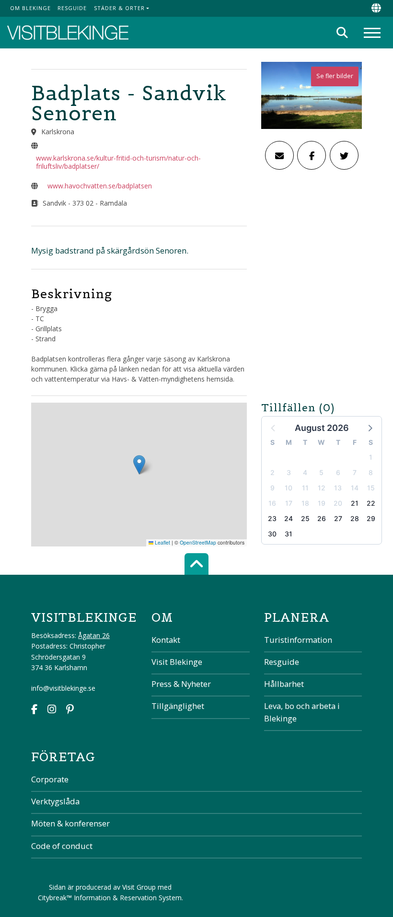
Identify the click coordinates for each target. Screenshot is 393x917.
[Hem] (67, 32)
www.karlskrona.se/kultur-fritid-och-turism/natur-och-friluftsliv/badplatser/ (118, 162)
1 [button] (370, 457)
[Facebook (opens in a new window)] (34, 710)
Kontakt (165, 639)
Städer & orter (119, 8)
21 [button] (354, 503)
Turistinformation (298, 639)
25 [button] (305, 518)
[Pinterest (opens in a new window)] (70, 710)
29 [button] (371, 518)
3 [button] (289, 472)
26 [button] (321, 518)
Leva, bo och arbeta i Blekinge (302, 711)
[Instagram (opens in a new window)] (51, 710)
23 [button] (272, 518)
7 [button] (355, 472)
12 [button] (321, 488)
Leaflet (161, 542)
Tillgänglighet (177, 705)
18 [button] (305, 503)
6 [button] (338, 472)
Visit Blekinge (176, 661)
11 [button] (305, 488)
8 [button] (371, 472)
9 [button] (272, 488)
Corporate (50, 779)
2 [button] (272, 472)
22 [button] (371, 503)
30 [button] (272, 534)
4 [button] (305, 472)
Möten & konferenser (70, 823)
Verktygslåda (55, 801)
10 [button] (288, 488)
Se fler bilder (334, 76)
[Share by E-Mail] (279, 155)
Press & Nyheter (181, 683)
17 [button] (288, 503)
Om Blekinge (30, 8)
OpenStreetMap (198, 542)
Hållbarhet (284, 683)
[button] (369, 427)
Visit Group (139, 887)
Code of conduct (61, 845)
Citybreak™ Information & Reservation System (110, 897)
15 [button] (371, 488)
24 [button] (288, 518)
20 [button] (338, 503)
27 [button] (338, 518)
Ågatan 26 (94, 635)
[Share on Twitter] (344, 155)
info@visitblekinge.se (63, 688)
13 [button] (338, 488)
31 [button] (288, 534)
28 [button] (354, 518)
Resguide (72, 8)
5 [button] (321, 472)
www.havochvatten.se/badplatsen (99, 185)
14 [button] (354, 488)
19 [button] (321, 503)
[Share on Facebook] (311, 155)
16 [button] (272, 503)
